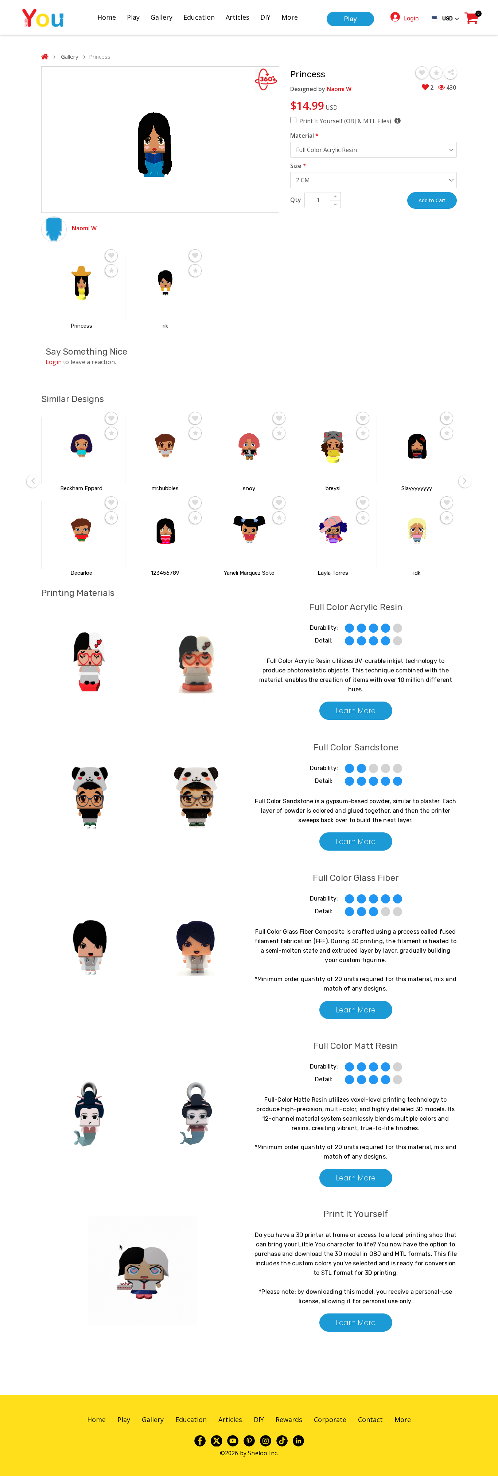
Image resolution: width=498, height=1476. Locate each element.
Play (133, 17)
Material (304, 136)
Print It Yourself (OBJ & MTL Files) (346, 120)
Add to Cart (432, 200)
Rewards (289, 1419)
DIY (265, 17)
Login (411, 18)
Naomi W (84, 228)
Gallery (161, 17)
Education (199, 17)
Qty (295, 200)
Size (298, 166)
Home (106, 17)
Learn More (356, 711)
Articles (237, 17)
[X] (216, 1440)
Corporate (330, 1419)
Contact (370, 1419)
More (289, 17)
